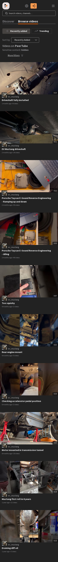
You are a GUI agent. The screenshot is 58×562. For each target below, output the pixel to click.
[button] (36, 39)
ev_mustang (13, 96)
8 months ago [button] (7, 453)
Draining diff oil (10, 548)
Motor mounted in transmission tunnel (23, 450)
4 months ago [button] (7, 306)
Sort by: (6, 40)
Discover (8, 21)
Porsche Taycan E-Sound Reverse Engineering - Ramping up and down (26, 200)
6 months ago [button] (7, 404)
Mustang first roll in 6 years (16, 499)
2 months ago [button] (7, 152)
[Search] (6, 13)
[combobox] (22, 39)
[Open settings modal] (26, 6)
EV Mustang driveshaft (14, 149)
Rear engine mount (12, 352)
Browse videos (28, 21)
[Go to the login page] (33, 6)
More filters (14, 55)
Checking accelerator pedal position (21, 401)
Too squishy (8, 303)
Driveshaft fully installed (15, 100)
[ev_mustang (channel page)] (4, 95)
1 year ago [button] (6, 502)
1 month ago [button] (7, 103)
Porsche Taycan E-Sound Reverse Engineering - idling (26, 252)
